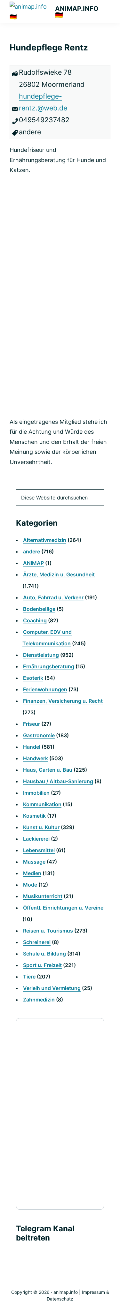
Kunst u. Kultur (41, 827)
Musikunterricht (42, 896)
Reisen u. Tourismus (48, 930)
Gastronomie (39, 735)
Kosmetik (34, 816)
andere (31, 551)
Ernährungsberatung (48, 666)
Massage (34, 861)
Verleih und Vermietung (52, 988)
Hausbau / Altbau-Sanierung (58, 781)
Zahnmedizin (39, 999)
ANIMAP (33, 563)
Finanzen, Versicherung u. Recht (63, 701)
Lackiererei (36, 839)
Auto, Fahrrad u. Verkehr (53, 597)
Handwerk (35, 758)
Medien (32, 873)
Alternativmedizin (44, 540)
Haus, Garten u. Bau (47, 770)
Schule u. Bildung (44, 953)
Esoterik (33, 678)
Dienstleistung (41, 655)
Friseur (31, 724)
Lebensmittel (39, 850)
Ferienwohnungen (45, 689)
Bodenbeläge (39, 609)
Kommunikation (42, 804)
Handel (31, 747)
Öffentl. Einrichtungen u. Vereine (63, 907)
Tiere (29, 976)
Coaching (35, 620)
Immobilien (36, 793)
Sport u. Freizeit (42, 965)
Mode (30, 884)
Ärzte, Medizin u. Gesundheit (59, 574)
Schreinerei (37, 942)
